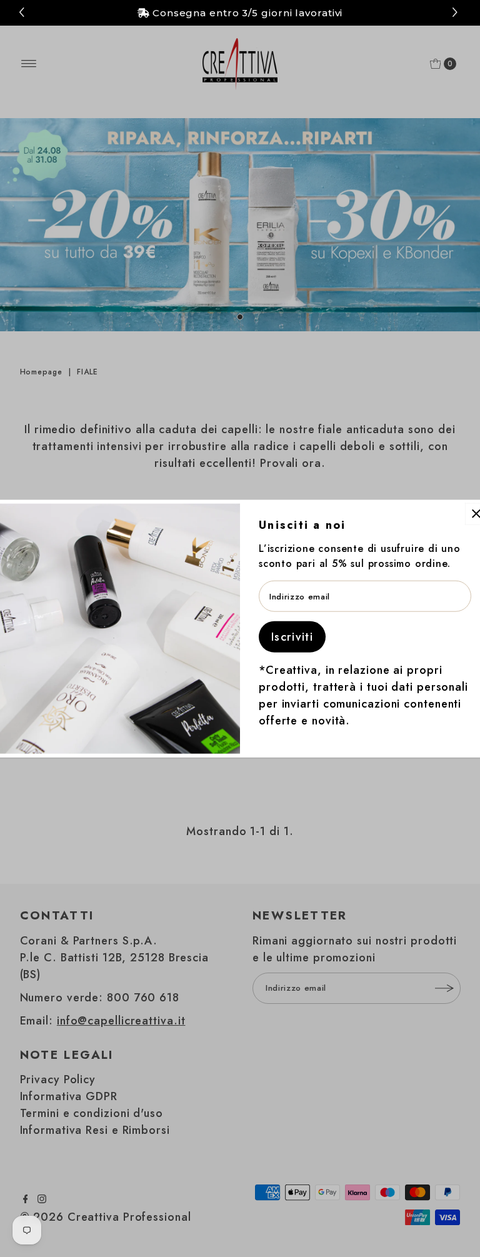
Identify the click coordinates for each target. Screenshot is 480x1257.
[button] (456, 13)
